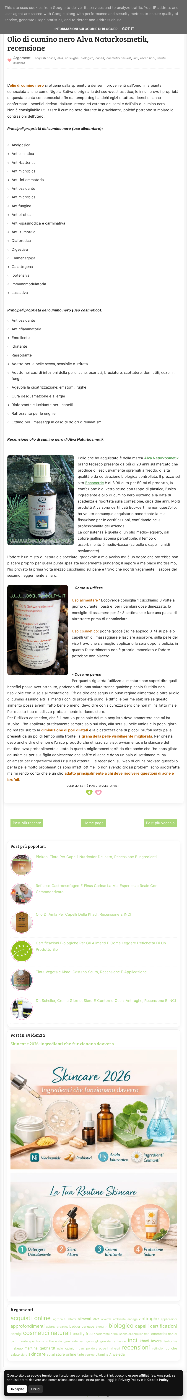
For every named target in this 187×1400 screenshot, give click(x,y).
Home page (93, 823)
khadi (144, 1341)
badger (74, 1326)
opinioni (71, 1348)
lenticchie (170, 1341)
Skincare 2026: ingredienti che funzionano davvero (62, 1043)
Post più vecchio (160, 823)
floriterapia (26, 1341)
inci (135, 58)
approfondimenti (27, 1326)
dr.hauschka (119, 1334)
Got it (128, 28)
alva (60, 58)
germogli (92, 1341)
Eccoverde (94, 482)
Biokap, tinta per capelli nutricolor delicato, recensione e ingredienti (96, 856)
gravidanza (107, 1341)
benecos (88, 1326)
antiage (132, 1319)
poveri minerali (109, 1348)
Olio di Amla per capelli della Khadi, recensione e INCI (83, 914)
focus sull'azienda (49, 1341)
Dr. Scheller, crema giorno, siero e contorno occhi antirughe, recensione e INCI (106, 1000)
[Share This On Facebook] (89, 795)
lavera (156, 1341)
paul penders (88, 1348)
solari (51, 1354)
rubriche (170, 1348)
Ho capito (17, 1389)
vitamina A (104, 1354)
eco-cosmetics (155, 1334)
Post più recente (27, 823)
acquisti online (45, 58)
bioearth (101, 1326)
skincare (19, 63)
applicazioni (169, 1319)
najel (60, 1348)
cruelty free (83, 1333)
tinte (80, 1354)
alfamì (72, 1319)
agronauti (59, 1319)
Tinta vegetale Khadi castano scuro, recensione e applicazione (91, 972)
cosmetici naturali (118, 58)
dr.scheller (135, 1334)
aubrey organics (57, 1326)
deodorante (102, 1334)
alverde (106, 1319)
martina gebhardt (39, 1348)
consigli (16, 1334)
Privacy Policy (129, 1380)
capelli (100, 58)
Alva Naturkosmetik (161, 458)
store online (66, 1354)
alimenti (84, 1319)
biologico (87, 58)
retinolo (157, 1348)
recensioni (147, 58)
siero (24, 1354)
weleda (118, 1354)
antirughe (72, 58)
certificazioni (163, 1326)
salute (161, 58)
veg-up (90, 1354)
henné (121, 1341)
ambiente (119, 1319)
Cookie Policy (158, 1380)
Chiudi (35, 1389)
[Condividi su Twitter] (98, 795)
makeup (16, 1348)
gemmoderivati (74, 1341)
